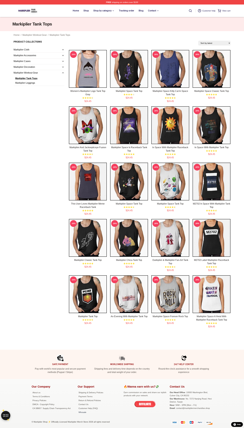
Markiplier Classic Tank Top (88, 260)
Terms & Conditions (41, 396)
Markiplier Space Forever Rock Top (170, 316)
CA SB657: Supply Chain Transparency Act (51, 408)
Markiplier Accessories (25, 55)
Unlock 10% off (6, 415)
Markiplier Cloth (21, 49)
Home (17, 35)
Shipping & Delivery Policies (91, 392)
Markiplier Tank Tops (60, 35)
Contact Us (83, 404)
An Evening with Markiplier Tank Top (129, 316)
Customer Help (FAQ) (88, 408)
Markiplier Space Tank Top (129, 91)
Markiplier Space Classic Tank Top (211, 91)
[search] (190, 11)
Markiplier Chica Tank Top (129, 260)
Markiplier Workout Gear (34, 35)
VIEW (87, 85)
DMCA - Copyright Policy (43, 404)
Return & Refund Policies (90, 400)
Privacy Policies (39, 400)
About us (36, 392)
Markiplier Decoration (24, 67)
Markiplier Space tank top (129, 204)
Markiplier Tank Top (88, 316)
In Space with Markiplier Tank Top (212, 147)
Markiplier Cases (22, 61)
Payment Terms (85, 396)
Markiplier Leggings (25, 83)
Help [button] (239, 424)
